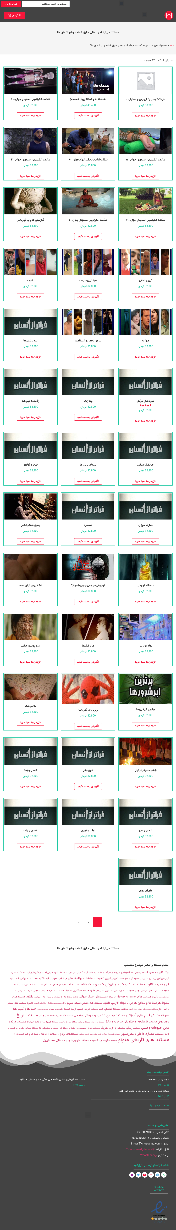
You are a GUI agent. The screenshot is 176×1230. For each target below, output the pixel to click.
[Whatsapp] (164, 1175)
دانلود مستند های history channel (138, 997)
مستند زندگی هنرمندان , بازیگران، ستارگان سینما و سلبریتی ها (69, 1028)
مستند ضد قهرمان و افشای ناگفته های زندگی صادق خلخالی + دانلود (52, 1079)
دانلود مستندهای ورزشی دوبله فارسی (142, 1009)
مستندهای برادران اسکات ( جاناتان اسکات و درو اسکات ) (46, 1034)
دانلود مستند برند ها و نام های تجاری (152, 990)
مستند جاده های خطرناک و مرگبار (91, 1022)
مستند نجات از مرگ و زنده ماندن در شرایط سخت (99, 1034)
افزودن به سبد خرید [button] (145, 116)
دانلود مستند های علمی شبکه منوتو (88, 1003)
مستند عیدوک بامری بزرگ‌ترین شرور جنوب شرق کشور (143, 1091)
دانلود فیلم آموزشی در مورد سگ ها (77, 973)
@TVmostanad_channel (140, 1150)
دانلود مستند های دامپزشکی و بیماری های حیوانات (56, 997)
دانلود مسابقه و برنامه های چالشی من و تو (75, 978)
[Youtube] (144, 1175)
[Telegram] (157, 1175)
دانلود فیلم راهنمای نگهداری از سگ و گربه (37, 973)
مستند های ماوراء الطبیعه (103, 1040)
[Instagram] (151, 1175)
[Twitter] (138, 1175)
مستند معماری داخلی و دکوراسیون (142, 1034)
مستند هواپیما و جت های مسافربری (66, 1040)
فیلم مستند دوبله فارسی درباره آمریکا (83, 1009)
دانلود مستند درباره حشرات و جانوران (49, 990)
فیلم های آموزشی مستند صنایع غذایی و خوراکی (117, 1015)
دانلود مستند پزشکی (116, 1009)
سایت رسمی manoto (158, 1079)
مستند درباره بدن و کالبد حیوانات (42, 1022)
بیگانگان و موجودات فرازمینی (151, 972)
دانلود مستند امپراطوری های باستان (65, 984)
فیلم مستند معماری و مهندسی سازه (50, 1009)
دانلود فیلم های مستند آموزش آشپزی (122, 978)
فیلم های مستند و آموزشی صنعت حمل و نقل (61, 1015)
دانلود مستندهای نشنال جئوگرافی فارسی (50, 1003)
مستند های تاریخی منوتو (143, 1040)
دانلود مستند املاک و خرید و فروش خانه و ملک (121, 984)
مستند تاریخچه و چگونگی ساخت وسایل (131, 1021)
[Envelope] (132, 1175)
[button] (121, 3)
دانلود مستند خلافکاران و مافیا (80, 990)
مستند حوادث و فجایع (68, 1022)
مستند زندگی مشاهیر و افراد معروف (120, 1028)
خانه (172, 45)
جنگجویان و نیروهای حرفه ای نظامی (114, 973)
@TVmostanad (147, 1155)
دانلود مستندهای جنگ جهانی (97, 996)
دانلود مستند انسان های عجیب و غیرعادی (27, 985)
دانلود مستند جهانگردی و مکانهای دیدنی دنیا (115, 990)
